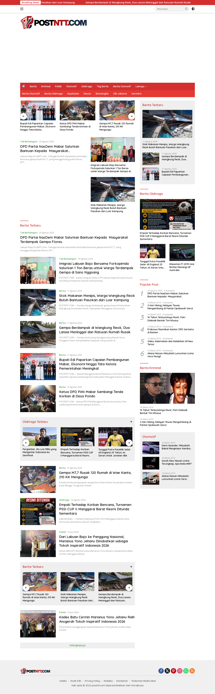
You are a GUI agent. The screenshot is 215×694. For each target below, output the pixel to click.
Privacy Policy (92, 680)
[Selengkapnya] (131, 421)
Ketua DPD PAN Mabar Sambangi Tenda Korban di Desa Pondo (75, 126)
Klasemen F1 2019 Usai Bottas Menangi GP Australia (181, 267)
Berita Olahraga (54, 93)
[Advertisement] (107, 57)
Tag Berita (103, 86)
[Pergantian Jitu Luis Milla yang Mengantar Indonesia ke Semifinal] (40, 436)
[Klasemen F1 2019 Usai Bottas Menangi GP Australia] (182, 252)
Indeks (63, 680)
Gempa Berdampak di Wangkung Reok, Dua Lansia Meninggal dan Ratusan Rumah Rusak (107, 2)
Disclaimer (122, 680)
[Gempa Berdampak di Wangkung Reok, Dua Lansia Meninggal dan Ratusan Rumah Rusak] (38, 334)
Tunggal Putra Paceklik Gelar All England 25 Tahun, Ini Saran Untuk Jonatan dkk (114, 452)
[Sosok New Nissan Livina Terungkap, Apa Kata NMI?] (150, 463)
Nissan (87, 93)
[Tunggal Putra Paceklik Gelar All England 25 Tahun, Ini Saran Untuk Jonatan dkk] (115, 436)
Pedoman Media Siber (144, 680)
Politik (58, 86)
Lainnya (140, 86)
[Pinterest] (173, 671)
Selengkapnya (77, 645)
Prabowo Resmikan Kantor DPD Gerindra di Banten (170, 331)
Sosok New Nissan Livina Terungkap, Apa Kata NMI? (177, 462)
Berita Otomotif (122, 86)
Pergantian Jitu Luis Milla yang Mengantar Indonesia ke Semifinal (39, 452)
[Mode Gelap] (193, 9)
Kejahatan (73, 93)
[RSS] (192, 671)
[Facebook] (161, 671)
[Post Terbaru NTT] (53, 22)
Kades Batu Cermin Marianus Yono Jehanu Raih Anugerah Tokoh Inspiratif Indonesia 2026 (97, 619)
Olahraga (86, 86)
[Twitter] (167, 671)
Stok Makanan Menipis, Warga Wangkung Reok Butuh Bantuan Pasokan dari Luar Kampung (108, 208)
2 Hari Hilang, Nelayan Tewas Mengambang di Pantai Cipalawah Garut (170, 307)
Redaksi (108, 680)
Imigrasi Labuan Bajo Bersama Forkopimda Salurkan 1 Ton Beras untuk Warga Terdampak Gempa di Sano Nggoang (111, 168)
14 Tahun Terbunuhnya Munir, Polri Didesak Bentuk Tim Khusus (166, 319)
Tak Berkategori (29, 141)
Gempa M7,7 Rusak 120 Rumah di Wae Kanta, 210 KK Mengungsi (116, 126)
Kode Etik (76, 680)
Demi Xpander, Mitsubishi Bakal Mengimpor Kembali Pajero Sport (176, 447)
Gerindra (136, 93)
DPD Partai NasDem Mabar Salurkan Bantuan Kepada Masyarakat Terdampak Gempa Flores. (49, 150)
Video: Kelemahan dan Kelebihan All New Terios (170, 343)
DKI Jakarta (120, 93)
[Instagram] (179, 671)
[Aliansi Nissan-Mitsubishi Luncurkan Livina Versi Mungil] (150, 478)
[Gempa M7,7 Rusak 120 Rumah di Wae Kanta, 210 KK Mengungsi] (117, 110)
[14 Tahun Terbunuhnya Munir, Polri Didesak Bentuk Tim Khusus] (167, 388)
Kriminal (45, 86)
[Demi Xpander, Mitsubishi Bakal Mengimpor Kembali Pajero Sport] (150, 448)
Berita (33, 86)
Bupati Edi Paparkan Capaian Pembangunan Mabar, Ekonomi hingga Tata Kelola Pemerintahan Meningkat (37, 126)
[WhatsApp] (186, 671)
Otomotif (71, 86)
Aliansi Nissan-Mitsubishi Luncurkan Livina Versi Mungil (170, 355)
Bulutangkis (102, 93)
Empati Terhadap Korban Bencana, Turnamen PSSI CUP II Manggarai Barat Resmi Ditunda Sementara (77, 452)
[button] (186, 8)
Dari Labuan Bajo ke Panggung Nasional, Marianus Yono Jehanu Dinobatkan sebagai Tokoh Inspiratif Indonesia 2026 (93, 541)
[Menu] (22, 9)
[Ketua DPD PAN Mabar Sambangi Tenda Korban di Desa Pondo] (77, 110)
